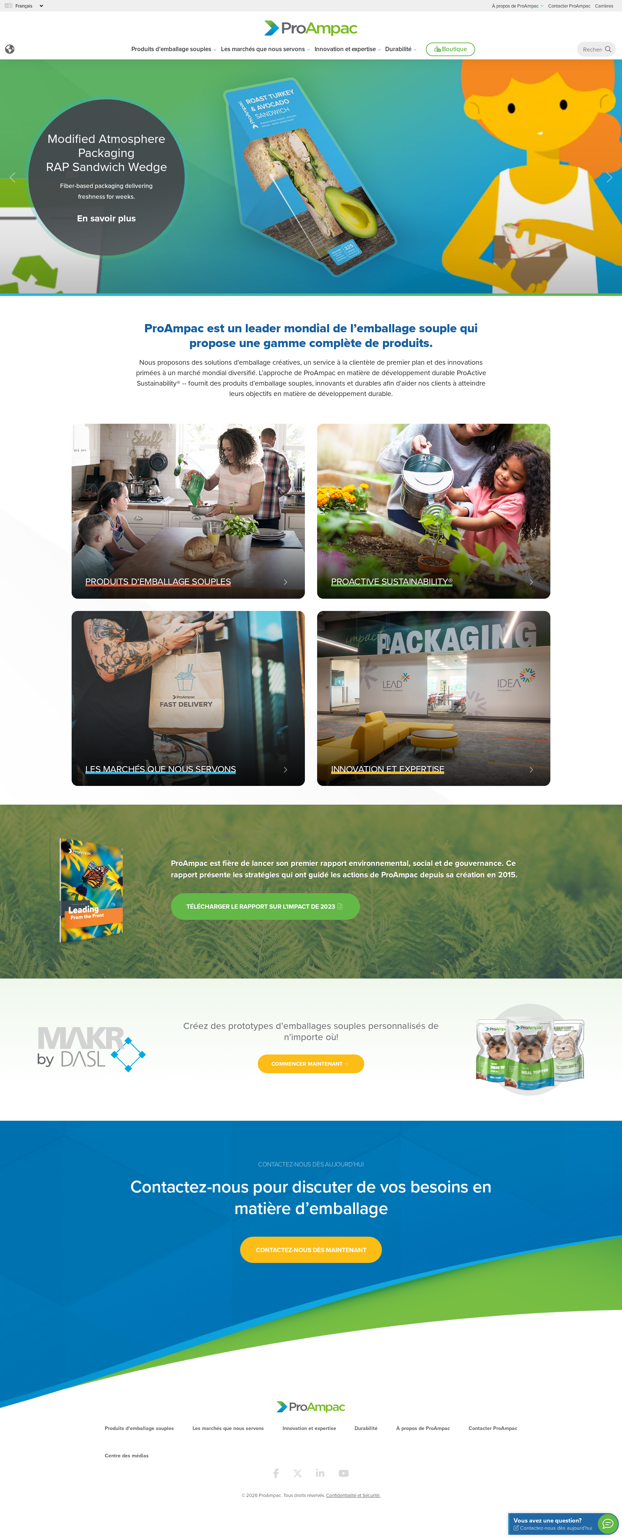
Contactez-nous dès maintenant (311, 1249)
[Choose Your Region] (9, 49)
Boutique (454, 49)
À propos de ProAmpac (423, 1428)
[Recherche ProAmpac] (608, 49)
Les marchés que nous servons (263, 49)
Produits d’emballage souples (171, 49)
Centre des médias (127, 1455)
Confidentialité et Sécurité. (353, 1495)
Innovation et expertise (345, 49)
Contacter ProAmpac (493, 1428)
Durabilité (398, 49)
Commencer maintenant (307, 1064)
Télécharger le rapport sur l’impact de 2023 (261, 906)
